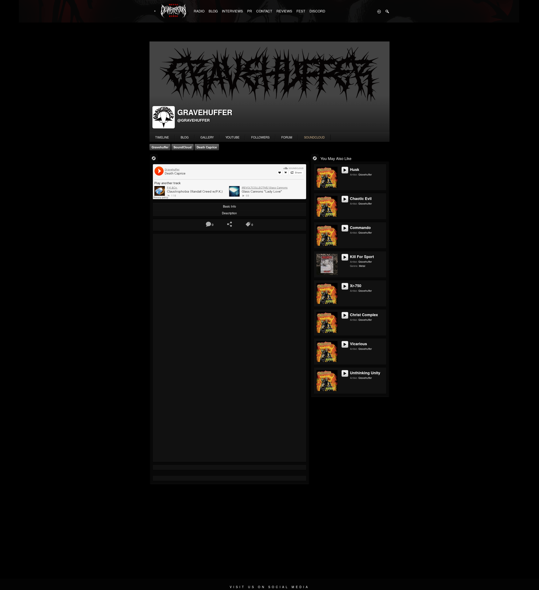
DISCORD (317, 11)
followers (260, 137)
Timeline (162, 137)
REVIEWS (284, 11)
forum (286, 137)
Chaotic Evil (361, 198)
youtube (232, 137)
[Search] (387, 11)
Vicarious (358, 343)
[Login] (379, 11)
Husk (354, 169)
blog (185, 137)
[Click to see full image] (269, 86)
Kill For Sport (362, 256)
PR (249, 11)
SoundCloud (182, 147)
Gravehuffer (160, 147)
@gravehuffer (193, 120)
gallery (207, 137)
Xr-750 (355, 285)
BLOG (213, 11)
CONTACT (264, 11)
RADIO (199, 11)
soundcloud (314, 137)
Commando (360, 227)
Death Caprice (207, 147)
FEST (300, 11)
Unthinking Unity (365, 373)
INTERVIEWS (232, 11)
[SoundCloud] (154, 158)
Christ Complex (364, 314)
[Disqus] (229, 293)
